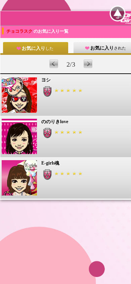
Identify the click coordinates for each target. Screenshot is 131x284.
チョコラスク (20, 31)
